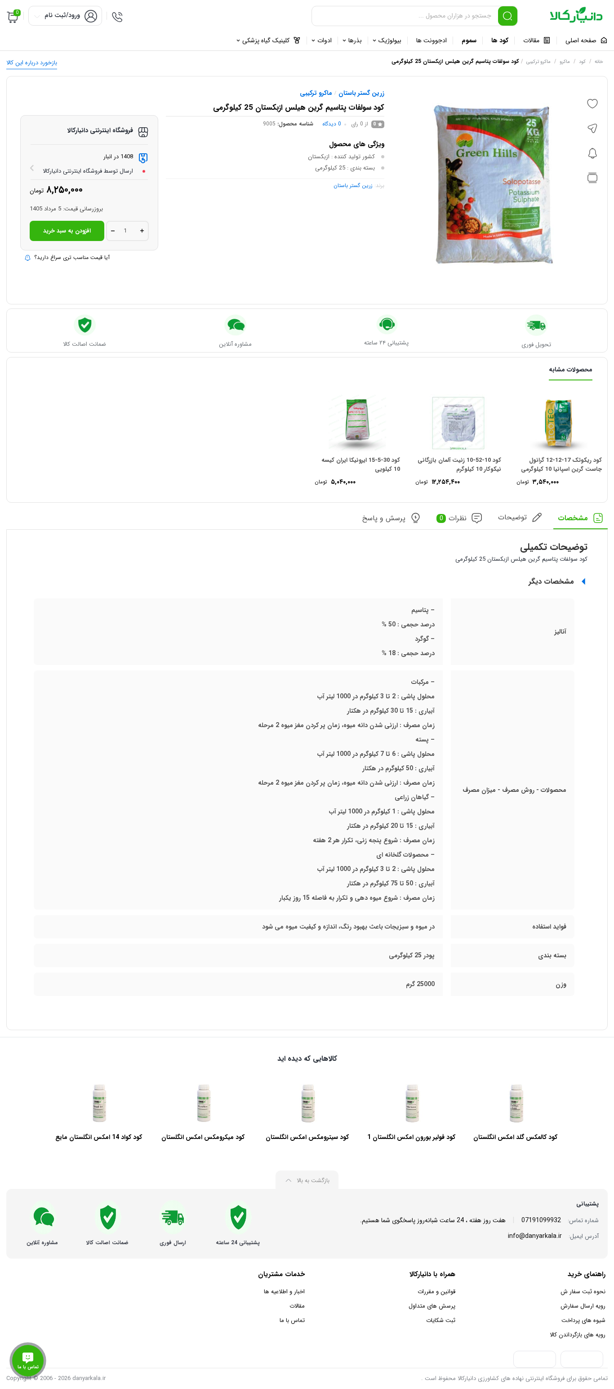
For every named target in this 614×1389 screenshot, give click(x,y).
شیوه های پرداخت (583, 1320)
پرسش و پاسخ (383, 518)
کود (582, 62)
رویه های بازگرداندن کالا (577, 1335)
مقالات (297, 1306)
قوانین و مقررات (436, 1291)
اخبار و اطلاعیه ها (284, 1291)
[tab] (580, 521)
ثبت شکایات (440, 1320)
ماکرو (565, 62)
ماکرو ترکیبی (538, 62)
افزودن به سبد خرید (67, 231)
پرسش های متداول (432, 1306)
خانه (599, 62)
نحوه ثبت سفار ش (583, 1291)
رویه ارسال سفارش (583, 1306)
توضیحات (512, 517)
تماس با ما (292, 1320)
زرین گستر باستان (361, 93)
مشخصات (573, 518)
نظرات (453, 518)
